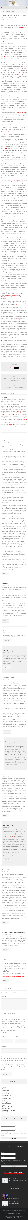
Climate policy (5, 1092)
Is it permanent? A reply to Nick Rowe (14, 387)
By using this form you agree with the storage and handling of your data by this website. (13, 1067)
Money (18, 411)
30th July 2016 (5, 871)
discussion (6, 42)
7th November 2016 (7, 934)
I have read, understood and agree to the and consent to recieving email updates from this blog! (13, 1133)
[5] (4, 221)
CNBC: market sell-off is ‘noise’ (15, 1195)
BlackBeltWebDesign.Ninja (14, 1213)
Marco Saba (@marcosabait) (14, 932)
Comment (4, 996)
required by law (21, 112)
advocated (22, 421)
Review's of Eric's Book (8, 1106)
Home (3, 11)
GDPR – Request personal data (14, 1217)
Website (3, 1046)
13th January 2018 (6, 961)
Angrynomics (9, 406)
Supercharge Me (5, 403)
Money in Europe (22, 19)
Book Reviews (5, 1090)
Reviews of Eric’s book (13, 1178)
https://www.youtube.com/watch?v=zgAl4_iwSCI (13, 976)
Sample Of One (6, 1108)
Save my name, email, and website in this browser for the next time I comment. (14, 1059)
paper (25, 68)
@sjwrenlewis (9, 295)
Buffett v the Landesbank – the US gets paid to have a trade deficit (13, 379)
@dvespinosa (14, 296)
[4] (8, 131)
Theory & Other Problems (8, 1110)
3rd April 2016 (5, 442)
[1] (4, 56)
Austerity (4, 1088)
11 (2, 21)
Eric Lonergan (5, 17)
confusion (17, 180)
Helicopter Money (6, 19)
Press (3, 1105)
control (6, 148)
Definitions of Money (7, 1093)
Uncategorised (5, 1111)
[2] (6, 74)
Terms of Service (8, 1216)
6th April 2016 (6, 679)
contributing (11, 424)
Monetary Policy (14, 19)
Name (3, 1036)
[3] (8, 93)
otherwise (21, 27)
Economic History (6, 1095)
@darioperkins (16, 295)
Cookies (21, 1216)
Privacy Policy (16, 1216)
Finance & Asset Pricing (8, 1097)
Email (17, 1036)
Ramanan (6, 583)
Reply (5, 573)
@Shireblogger (4, 296)
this (12, 42)
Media (3, 1100)
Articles (4, 1087)
